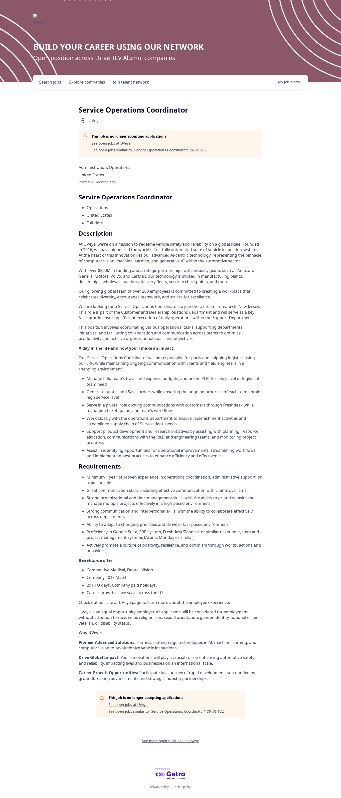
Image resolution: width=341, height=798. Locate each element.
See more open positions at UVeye (170, 740)
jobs (50, 82)
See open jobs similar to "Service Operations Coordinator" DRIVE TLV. (149, 150)
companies (87, 82)
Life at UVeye (118, 602)
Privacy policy (159, 787)
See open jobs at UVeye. (112, 143)
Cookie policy (182, 787)
